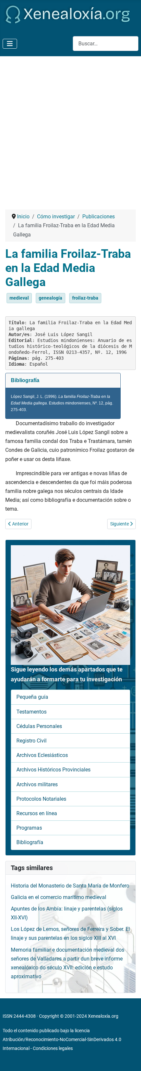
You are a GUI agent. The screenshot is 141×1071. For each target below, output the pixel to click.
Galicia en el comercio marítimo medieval (58, 897)
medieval (19, 298)
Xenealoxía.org (103, 1016)
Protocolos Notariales (41, 799)
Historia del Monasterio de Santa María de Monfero (70, 886)
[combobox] (105, 43)
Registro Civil (31, 741)
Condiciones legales (53, 1048)
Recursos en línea (36, 813)
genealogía (50, 298)
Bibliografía (29, 842)
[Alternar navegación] (10, 44)
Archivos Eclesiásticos (42, 755)
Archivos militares (37, 784)
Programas (29, 828)
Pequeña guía (32, 697)
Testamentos (31, 712)
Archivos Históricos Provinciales (53, 770)
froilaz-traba (85, 298)
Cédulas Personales (39, 726)
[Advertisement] (70, 130)
